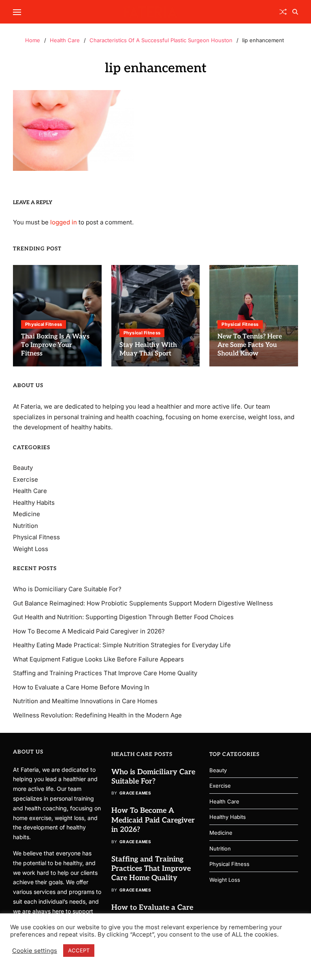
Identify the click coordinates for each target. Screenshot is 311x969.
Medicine (26, 514)
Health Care (30, 491)
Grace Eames (135, 792)
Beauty (23, 468)
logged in (63, 222)
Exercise (25, 479)
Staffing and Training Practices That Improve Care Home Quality (105, 673)
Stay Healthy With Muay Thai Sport (148, 349)
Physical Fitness (43, 324)
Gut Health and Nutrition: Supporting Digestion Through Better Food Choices (123, 617)
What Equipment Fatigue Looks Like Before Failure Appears (98, 659)
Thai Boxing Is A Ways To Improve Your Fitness (55, 345)
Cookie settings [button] (34, 950)
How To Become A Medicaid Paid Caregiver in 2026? (89, 631)
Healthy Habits (34, 502)
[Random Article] (283, 11)
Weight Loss (30, 549)
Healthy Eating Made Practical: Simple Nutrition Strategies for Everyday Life (122, 645)
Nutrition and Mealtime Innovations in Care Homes (85, 701)
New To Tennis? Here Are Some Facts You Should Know (249, 345)
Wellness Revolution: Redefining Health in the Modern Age (97, 715)
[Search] (295, 12)
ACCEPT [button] (78, 950)
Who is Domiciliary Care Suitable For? (67, 589)
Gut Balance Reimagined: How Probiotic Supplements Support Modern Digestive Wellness (143, 603)
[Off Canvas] (17, 12)
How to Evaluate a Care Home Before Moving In (81, 687)
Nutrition (25, 526)
